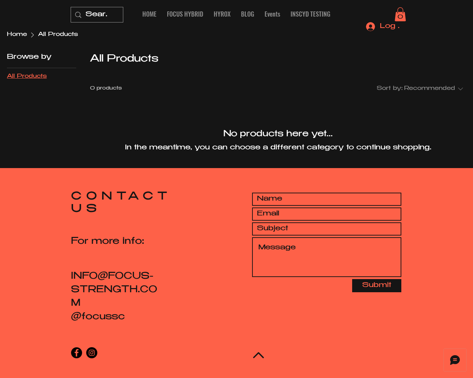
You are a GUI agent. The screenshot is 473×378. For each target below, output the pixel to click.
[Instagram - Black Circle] (91, 352)
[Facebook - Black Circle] (76, 352)
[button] (400, 14)
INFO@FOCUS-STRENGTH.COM (114, 290)
